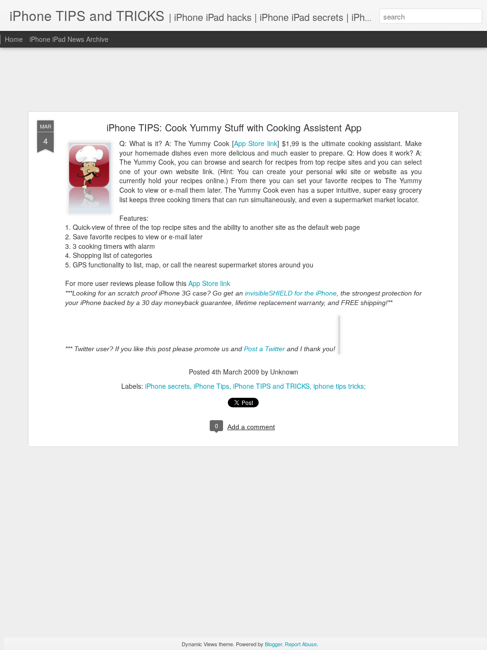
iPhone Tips (211, 386)
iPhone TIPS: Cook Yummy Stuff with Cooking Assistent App (234, 127)
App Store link (255, 143)
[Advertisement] (243, 80)
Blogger (273, 644)
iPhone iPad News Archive (68, 39)
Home (14, 39)
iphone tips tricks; (339, 386)
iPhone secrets (167, 386)
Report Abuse (301, 644)
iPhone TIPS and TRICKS (271, 386)
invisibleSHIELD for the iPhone (291, 293)
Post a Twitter (264, 348)
